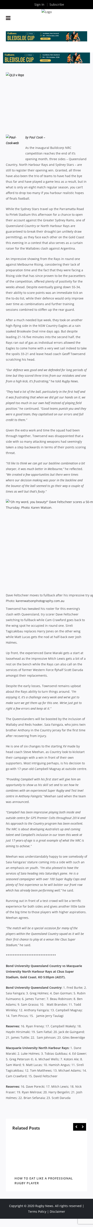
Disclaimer (57, 1211)
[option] (46, 1161)
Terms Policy (37, 1211)
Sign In (39, 4)
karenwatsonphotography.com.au (40, 601)
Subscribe (57, 4)
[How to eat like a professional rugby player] (46, 1154)
